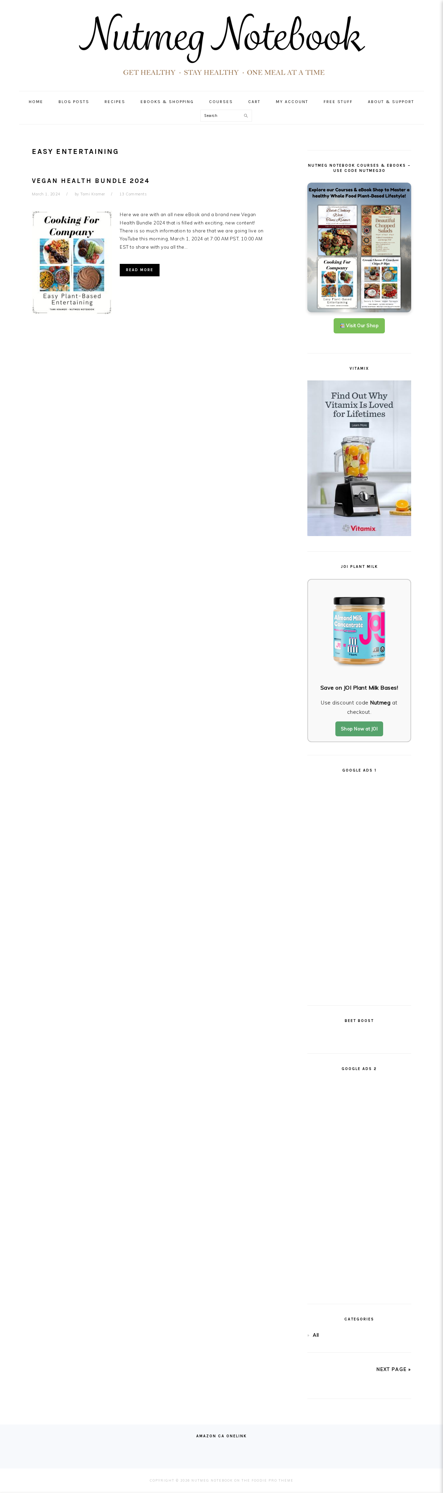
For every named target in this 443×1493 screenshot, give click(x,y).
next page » (394, 1369)
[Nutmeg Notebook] (221, 78)
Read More (139, 270)
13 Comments (133, 194)
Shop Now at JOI (359, 728)
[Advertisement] (359, 886)
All (316, 1335)
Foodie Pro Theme (272, 1480)
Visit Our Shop (362, 325)
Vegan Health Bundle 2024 (91, 181)
